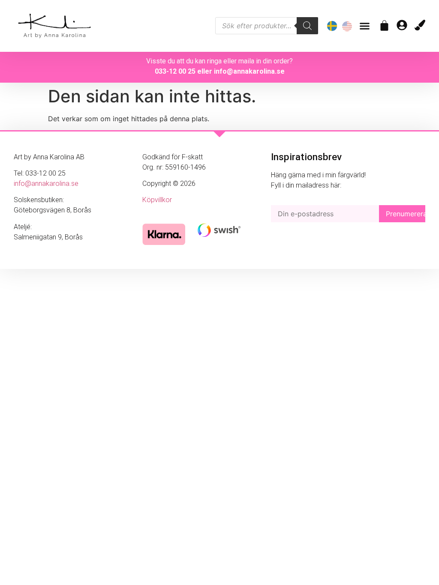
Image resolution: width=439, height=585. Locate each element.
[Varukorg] (384, 25)
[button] (365, 26)
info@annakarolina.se (249, 71)
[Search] (307, 25)
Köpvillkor (157, 200)
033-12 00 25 (175, 71)
